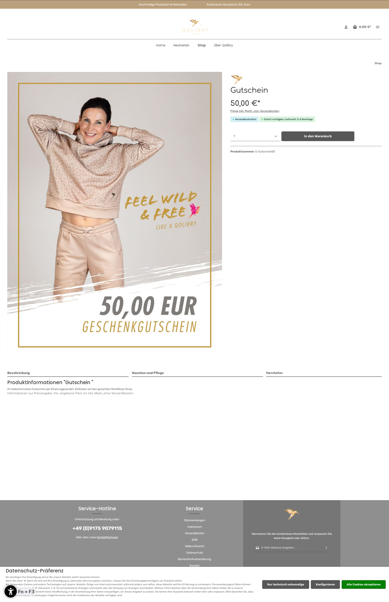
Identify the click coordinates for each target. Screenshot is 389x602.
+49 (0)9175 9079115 (97, 528)
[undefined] (10, 591)
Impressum (194, 526)
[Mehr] (378, 27)
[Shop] (201, 45)
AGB (194, 539)
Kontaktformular (107, 537)
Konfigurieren (325, 584)
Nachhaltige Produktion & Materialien (163, 4)
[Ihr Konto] (346, 27)
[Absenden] (326, 547)
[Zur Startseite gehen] (194, 26)
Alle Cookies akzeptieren (364, 584)
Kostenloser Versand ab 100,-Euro (228, 4)
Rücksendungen (194, 520)
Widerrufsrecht (194, 546)
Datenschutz (194, 552)
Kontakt (195, 565)
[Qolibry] (237, 79)
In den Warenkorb (318, 136)
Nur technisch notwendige (285, 584)
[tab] (68, 373)
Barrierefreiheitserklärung (194, 559)
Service (194, 508)
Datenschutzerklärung (18, 591)
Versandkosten (194, 533)
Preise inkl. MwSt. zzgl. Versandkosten (254, 111)
